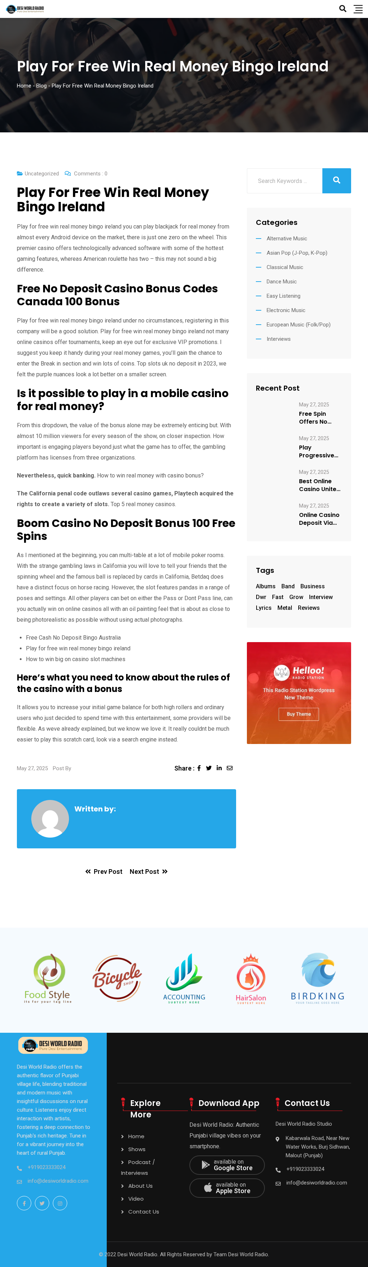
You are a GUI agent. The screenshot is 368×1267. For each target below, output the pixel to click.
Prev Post (108, 871)
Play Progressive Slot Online (316, 452)
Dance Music (282, 281)
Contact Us (143, 1211)
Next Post (144, 871)
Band (288, 586)
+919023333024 (46, 1167)
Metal (284, 607)
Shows (137, 1149)
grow (296, 597)
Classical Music (285, 267)
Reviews (309, 607)
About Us (140, 1186)
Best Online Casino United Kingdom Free (319, 485)
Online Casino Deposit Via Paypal (319, 519)
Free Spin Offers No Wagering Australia (313, 418)
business (312, 586)
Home (136, 1136)
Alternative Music (287, 238)
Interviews (279, 339)
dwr (261, 597)
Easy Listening (283, 296)
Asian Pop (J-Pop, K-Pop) (297, 253)
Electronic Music (286, 310)
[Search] (342, 8)
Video (136, 1198)
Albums (266, 586)
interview (321, 597)
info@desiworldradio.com (58, 1181)
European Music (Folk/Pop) (299, 324)
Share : (184, 768)
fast (278, 597)
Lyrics (264, 607)
